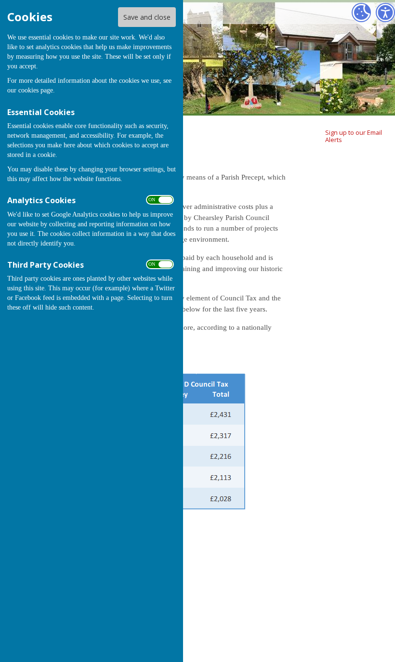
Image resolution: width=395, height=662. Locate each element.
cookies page (35, 90)
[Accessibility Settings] (385, 12)
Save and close (147, 17)
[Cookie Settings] (361, 12)
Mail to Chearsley (380, 559)
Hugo (365, 611)
